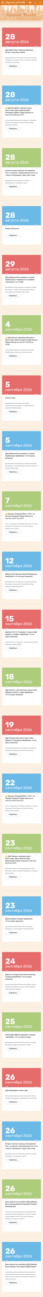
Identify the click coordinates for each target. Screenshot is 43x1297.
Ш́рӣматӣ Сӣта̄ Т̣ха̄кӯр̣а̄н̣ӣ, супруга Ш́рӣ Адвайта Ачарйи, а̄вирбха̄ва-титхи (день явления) (21, 634)
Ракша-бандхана (12, 229)
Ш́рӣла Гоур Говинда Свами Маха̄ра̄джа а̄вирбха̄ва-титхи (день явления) (21, 575)
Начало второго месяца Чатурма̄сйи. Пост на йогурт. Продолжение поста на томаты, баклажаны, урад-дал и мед (21, 173)
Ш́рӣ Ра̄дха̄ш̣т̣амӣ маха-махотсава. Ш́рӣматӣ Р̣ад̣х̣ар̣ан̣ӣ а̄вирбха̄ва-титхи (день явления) (21, 740)
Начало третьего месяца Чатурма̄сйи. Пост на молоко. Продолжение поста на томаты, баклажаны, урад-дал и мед (21, 1146)
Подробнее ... (13, 66)
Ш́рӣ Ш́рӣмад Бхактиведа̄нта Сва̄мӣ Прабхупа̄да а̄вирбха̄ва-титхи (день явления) (20, 456)
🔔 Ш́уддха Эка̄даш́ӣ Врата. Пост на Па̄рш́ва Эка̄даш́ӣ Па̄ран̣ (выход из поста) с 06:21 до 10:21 (20, 798)
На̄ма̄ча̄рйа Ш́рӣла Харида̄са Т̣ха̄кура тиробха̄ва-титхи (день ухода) (20, 1036)
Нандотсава (10, 398)
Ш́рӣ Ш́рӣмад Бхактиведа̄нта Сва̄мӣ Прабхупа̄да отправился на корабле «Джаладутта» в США (20, 279)
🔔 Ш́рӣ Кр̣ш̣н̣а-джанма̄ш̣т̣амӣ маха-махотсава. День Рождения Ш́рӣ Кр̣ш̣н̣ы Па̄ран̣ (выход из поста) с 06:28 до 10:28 (21, 341)
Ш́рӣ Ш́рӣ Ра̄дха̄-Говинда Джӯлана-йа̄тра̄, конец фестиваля (19, 51)
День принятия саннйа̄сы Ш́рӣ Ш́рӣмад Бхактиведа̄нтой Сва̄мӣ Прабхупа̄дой (21, 1265)
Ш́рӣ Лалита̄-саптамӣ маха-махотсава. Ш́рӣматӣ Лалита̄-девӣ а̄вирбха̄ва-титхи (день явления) (21, 692)
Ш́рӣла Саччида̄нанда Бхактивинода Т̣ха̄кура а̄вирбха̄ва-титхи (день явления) (20, 977)
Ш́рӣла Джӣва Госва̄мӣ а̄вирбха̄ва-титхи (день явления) (19, 920)
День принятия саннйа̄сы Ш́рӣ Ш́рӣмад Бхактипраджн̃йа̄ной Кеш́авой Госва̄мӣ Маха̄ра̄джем (21, 1204)
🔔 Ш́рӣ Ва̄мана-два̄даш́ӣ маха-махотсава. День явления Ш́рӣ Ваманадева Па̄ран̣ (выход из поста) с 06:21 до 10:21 (20, 859)
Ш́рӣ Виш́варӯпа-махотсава (16, 1090)
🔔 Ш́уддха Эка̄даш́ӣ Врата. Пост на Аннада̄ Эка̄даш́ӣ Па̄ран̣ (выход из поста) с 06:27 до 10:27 (20, 516)
